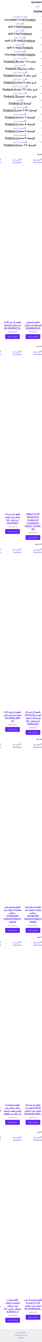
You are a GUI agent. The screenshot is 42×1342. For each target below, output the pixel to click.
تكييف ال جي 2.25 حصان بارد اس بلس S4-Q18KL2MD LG (12, 716)
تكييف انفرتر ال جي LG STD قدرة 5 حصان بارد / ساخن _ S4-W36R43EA (33, 1304)
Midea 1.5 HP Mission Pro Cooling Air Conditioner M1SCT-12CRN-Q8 (33, 521)
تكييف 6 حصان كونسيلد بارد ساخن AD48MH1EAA (33, 325)
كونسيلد (21, 1337)
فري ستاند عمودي (21, 1335)
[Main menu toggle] (37, 6)
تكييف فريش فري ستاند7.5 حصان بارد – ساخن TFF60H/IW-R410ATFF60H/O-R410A (12, 914)
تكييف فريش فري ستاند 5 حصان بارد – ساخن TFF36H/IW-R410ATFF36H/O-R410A (33, 914)
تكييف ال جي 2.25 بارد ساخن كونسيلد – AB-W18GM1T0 (12, 325)
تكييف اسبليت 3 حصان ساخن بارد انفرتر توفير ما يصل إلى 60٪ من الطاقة (12, 1109)
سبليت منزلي (21, 1332)
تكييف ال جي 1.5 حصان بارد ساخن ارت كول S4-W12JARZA (12, 518)
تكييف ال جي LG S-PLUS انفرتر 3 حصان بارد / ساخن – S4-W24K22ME (33, 1109)
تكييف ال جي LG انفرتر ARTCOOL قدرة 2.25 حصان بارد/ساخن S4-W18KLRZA (33, 718)
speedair (36, 2)
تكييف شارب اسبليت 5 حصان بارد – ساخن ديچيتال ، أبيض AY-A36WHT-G (12, 1305)
